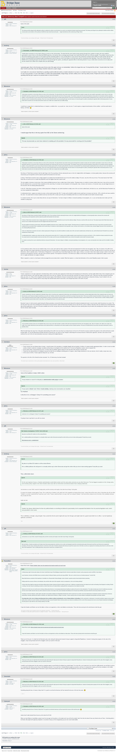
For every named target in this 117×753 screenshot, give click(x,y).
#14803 (113, 86)
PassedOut (7, 561)
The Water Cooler (22, 10)
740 (18, 12)
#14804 (113, 119)
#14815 (113, 528)
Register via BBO (97, 5)
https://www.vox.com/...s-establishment (30, 440)
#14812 (113, 406)
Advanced (116, 8)
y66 (5, 19)
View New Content (109, 10)
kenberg (6, 45)
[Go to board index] (11, 3)
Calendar (14, 7)
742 (24, 12)
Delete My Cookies (16, 750)
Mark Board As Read (25, 750)
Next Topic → (112, 730)
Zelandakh (7, 676)
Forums (3, 7)
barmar (6, 269)
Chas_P (9, 740)
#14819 (113, 676)
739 (16, 12)
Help (113, 5)
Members (9, 7)
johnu (5, 154)
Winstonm (7, 86)
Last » (32, 12)
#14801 (113, 19)
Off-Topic (15, 10)
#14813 (113, 426)
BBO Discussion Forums (6, 10)
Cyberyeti (7, 701)
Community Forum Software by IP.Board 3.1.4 (106, 750)
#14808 (113, 286)
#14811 (114, 368)
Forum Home (9, 750)
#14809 (113, 315)
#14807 (113, 269)
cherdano (7, 342)
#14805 (113, 154)
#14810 (113, 342)
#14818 (113, 651)
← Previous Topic (98, 730)
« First (10, 12)
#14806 (113, 207)
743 (26, 12)
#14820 (113, 701)
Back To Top (4, 750)
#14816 (113, 561)
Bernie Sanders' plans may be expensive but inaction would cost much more (48, 565)
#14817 (113, 619)
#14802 (113, 45)
